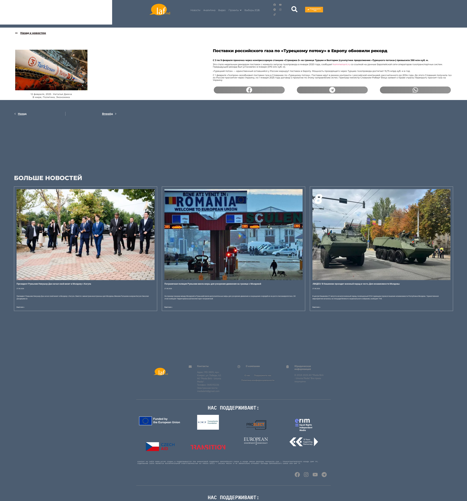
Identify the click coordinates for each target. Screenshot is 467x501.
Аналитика (209, 10)
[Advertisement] (65, 143)
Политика (49, 97)
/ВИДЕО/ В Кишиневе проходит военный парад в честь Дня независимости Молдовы (356, 284)
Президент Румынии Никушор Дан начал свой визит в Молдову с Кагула (54, 284)
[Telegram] (274, 9)
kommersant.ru (341, 64)
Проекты (234, 10)
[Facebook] (274, 4)
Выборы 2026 (252, 10)
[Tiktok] (274, 14)
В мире (37, 97)
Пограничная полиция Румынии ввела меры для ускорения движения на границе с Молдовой (212, 284)
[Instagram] (280, 9)
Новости (195, 10)
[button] (249, 90)
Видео (222, 10)
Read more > (21, 307)
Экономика (63, 97)
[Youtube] (280, 4)
